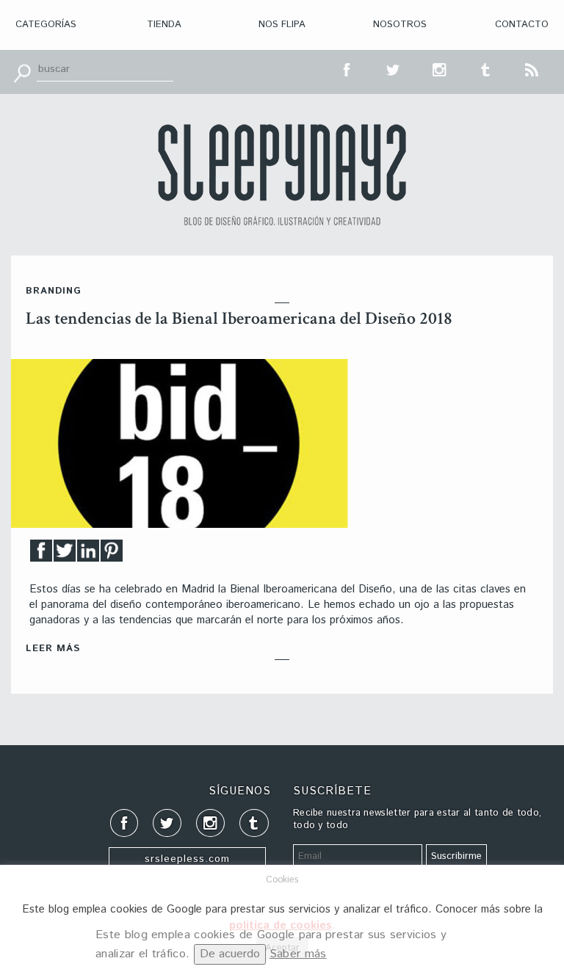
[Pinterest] (111, 555)
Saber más (298, 954)
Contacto (522, 25)
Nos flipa (282, 25)
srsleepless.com (187, 859)
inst (440, 68)
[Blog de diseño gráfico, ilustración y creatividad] (282, 174)
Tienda (164, 25)
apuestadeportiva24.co (52, 777)
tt (393, 68)
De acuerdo (230, 954)
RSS (532, 68)
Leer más (53, 649)
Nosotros (400, 25)
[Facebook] (41, 555)
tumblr (486, 68)
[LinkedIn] (88, 555)
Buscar (22, 72)
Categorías (45, 25)
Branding (54, 291)
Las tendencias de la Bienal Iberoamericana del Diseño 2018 (239, 318)
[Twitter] (64, 555)
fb (347, 68)
